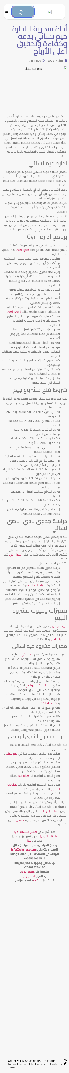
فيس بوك (27, 871)
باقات (36, 880)
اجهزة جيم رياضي (35, 685)
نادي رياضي (14, 311)
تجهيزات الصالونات (37, 585)
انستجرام (29, 876)
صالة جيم (23, 775)
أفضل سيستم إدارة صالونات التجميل (36, 834)
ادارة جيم (19, 820)
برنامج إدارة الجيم (47, 811)
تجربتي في (14, 554)
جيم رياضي (23, 249)
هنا (29, 840)
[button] (9, 11)
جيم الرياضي (58, 626)
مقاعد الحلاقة (49, 703)
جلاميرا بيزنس (59, 639)
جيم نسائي (11, 753)
